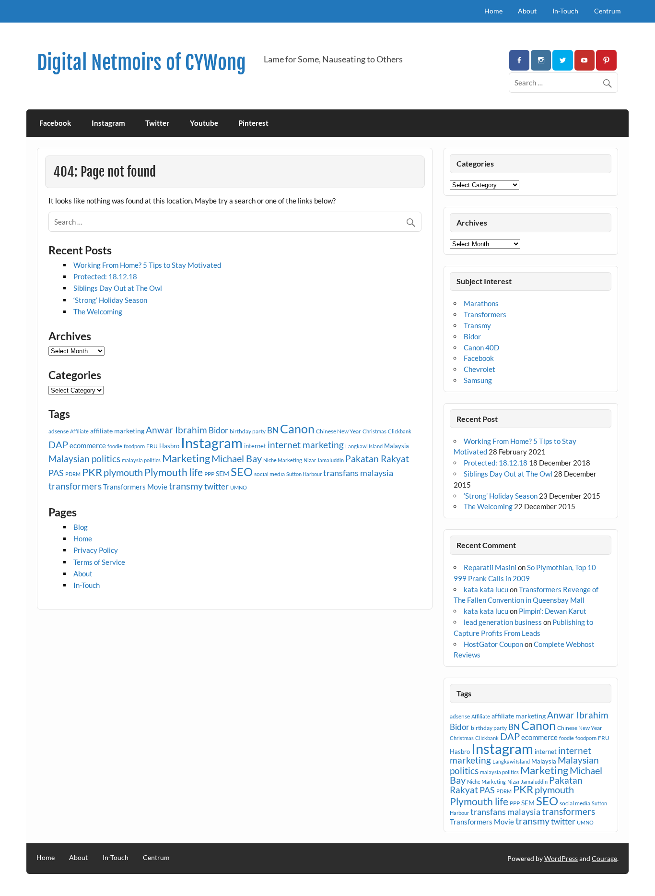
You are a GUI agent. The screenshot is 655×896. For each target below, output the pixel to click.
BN (273, 430)
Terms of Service (99, 562)
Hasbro (169, 446)
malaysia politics (141, 460)
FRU (152, 446)
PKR (92, 472)
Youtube (204, 123)
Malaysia (396, 446)
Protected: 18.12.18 (105, 276)
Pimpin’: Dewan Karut (552, 611)
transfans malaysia (358, 472)
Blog (80, 527)
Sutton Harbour (304, 474)
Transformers (485, 314)
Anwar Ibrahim (176, 429)
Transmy (477, 325)
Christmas (374, 431)
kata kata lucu (486, 589)
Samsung (478, 380)
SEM (222, 473)
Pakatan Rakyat (377, 459)
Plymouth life (173, 472)
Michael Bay (236, 458)
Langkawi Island (364, 446)
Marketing (186, 458)
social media (269, 474)
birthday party (248, 431)
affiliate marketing (117, 431)
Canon (297, 428)
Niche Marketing (282, 460)
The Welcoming (97, 311)
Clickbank (399, 431)
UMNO (238, 487)
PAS (56, 472)
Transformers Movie (135, 486)
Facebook (55, 123)
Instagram (108, 123)
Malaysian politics (84, 459)
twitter (216, 486)
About (527, 11)
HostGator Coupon (493, 644)
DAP (58, 444)
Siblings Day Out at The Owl (117, 288)
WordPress (561, 858)
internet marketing (306, 444)
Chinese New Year (338, 431)
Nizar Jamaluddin (324, 460)
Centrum (607, 11)
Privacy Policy (95, 550)
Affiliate (79, 431)
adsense (58, 431)
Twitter (157, 123)
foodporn (134, 446)
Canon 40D (481, 347)
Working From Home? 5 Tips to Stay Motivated (147, 265)
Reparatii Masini (490, 567)
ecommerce (88, 445)
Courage (604, 858)
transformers (75, 485)
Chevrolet (479, 369)
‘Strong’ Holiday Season (110, 300)
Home (493, 11)
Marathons (481, 303)
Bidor (218, 430)
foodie (114, 446)
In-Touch (565, 11)
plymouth (123, 472)
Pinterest (253, 123)
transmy (186, 485)
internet (255, 446)
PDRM (73, 474)
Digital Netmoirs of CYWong (141, 62)
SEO (242, 471)
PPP (209, 474)
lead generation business (503, 622)
